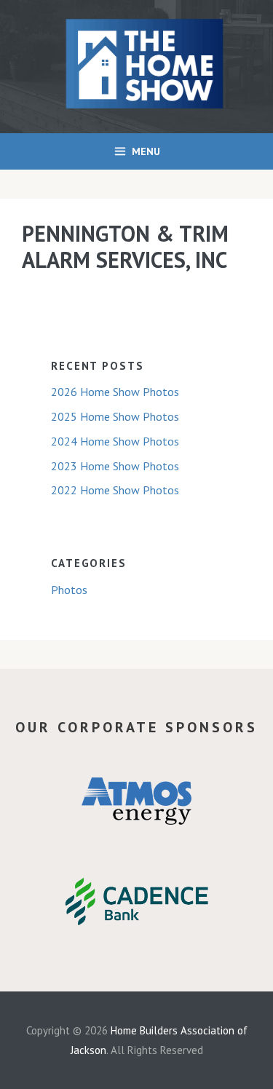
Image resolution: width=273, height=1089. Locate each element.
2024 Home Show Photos (115, 441)
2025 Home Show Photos (115, 416)
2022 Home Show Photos (115, 490)
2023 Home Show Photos (115, 466)
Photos (69, 589)
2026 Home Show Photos (115, 391)
